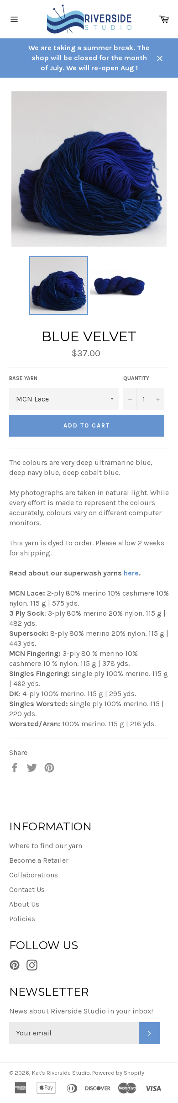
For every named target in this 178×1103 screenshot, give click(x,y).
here (131, 573)
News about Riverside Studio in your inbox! (81, 1011)
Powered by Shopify (118, 1072)
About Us (24, 904)
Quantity (136, 378)
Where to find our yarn (45, 845)
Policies (22, 918)
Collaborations (33, 875)
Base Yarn (23, 378)
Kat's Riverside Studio (61, 1072)
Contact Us (27, 889)
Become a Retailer (38, 860)
